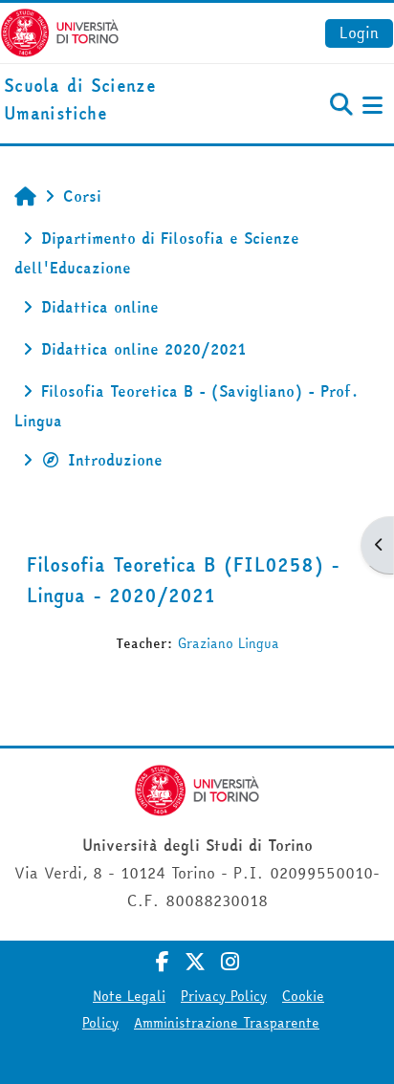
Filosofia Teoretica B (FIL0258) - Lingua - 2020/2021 (183, 580)
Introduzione (115, 459)
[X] (195, 961)
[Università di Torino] (60, 30)
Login (359, 32)
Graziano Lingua (228, 643)
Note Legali (129, 996)
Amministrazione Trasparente (226, 1022)
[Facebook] (162, 961)
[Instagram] (230, 961)
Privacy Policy (224, 996)
